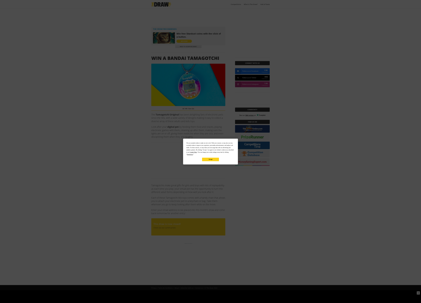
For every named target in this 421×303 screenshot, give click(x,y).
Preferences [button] (190, 154)
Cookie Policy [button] (193, 152)
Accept (210, 159)
